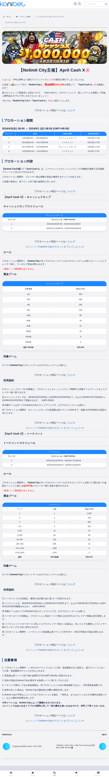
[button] (106, 4)
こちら (69, 110)
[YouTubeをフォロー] (79, 4)
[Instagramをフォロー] (75, 4)
